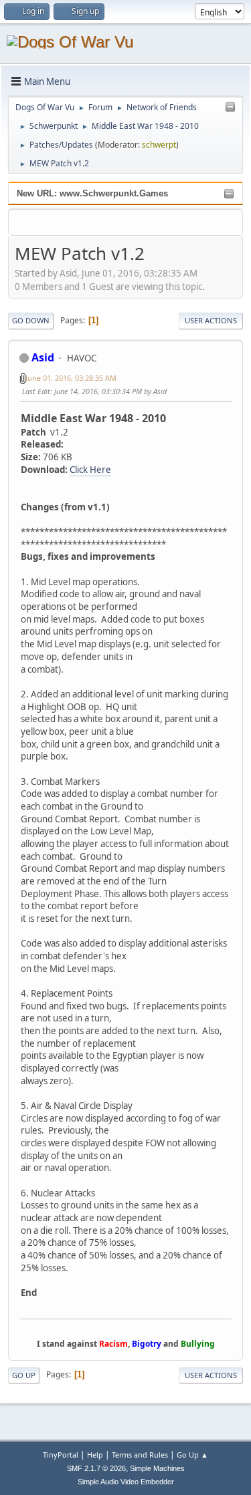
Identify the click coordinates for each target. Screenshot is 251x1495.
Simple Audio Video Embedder (126, 1482)
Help (95, 1455)
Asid (42, 357)
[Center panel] (230, 107)
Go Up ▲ (192, 1455)
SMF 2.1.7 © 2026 (96, 1468)
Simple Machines (157, 1468)
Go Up (23, 1375)
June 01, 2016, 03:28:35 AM (70, 378)
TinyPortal (60, 1455)
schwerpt (159, 144)
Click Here (90, 470)
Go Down (31, 320)
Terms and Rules (140, 1455)
